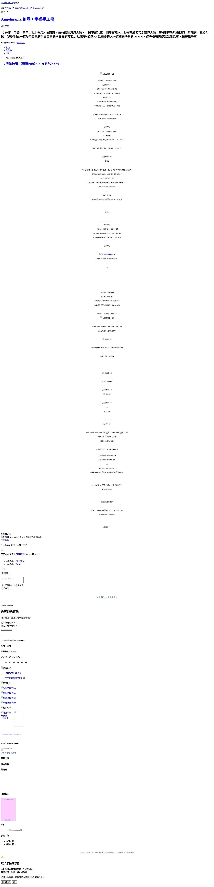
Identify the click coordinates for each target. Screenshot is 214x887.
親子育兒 (20, 561)
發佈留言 (5, 588)
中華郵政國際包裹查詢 (15, 678)
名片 (8, 53)
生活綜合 (21, 43)
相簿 (8, 48)
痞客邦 (19, 554)
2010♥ (19, 564)
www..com (8, 799)
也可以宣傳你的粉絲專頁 (8, 753)
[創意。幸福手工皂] (2, 751)
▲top (3, 568)
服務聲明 (130, 852)
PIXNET (88, 852)
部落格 (9, 50)
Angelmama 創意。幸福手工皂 (27, 19)
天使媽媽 (5, 540)
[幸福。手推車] (18, 726)
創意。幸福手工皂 (6, 748)
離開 (14, 882)
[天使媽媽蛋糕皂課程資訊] (8, 693)
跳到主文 (5, 26)
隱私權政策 (121, 852)
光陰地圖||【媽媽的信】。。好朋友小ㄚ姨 (32, 64)
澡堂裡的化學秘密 (13, 673)
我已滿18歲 (6, 882)
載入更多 (5, 573)
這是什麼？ (8, 820)
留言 (24, 554)
